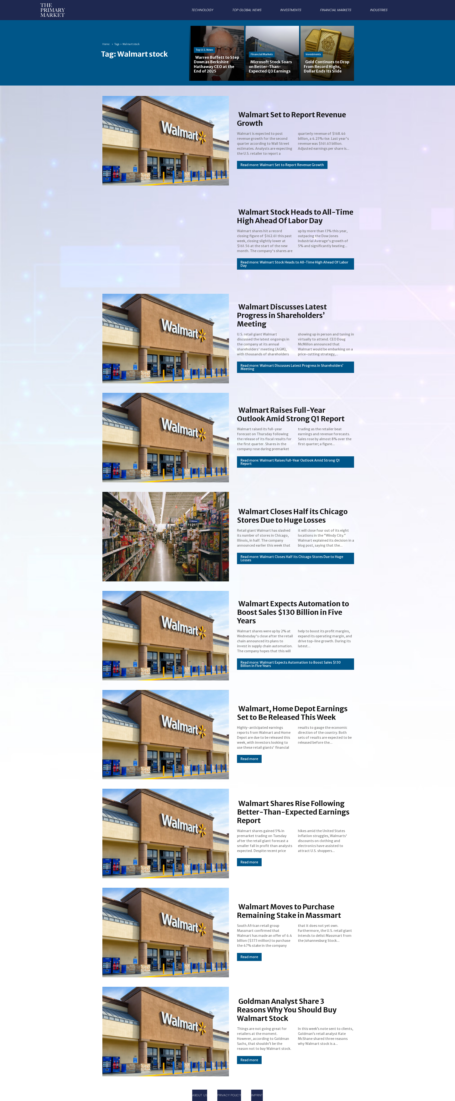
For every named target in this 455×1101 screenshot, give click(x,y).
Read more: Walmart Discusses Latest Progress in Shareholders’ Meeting (292, 367)
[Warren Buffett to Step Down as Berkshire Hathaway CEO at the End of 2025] (216, 53)
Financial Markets (262, 54)
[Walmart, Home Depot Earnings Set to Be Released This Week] (164, 734)
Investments (313, 54)
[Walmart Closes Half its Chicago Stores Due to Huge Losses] (164, 535)
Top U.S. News (204, 49)
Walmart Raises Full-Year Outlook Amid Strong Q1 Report (291, 414)
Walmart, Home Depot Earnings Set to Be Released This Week (292, 713)
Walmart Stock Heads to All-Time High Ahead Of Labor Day (295, 216)
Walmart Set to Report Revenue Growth (291, 119)
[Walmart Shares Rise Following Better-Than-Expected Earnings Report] (164, 832)
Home (105, 44)
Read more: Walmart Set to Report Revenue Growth (282, 165)
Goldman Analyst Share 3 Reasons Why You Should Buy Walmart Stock (287, 1010)
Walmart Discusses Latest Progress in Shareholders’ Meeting (282, 315)
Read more (249, 759)
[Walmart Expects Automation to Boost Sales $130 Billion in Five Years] (164, 635)
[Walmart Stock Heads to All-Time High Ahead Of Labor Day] (164, 239)
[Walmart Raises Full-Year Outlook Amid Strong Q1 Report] (164, 436)
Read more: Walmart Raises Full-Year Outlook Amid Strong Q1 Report (290, 462)
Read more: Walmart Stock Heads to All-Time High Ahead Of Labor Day (294, 264)
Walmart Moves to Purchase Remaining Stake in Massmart (289, 911)
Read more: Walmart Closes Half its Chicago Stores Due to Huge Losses (292, 558)
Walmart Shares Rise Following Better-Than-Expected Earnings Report (293, 812)
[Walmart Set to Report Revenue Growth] (164, 140)
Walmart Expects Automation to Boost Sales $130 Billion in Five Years (293, 612)
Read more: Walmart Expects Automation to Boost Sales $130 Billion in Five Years (291, 664)
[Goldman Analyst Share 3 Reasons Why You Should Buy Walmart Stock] (164, 1030)
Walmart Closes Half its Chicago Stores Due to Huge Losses (292, 516)
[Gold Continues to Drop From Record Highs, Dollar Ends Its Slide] (326, 53)
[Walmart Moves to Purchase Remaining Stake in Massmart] (164, 931)
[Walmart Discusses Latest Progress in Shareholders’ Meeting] (164, 337)
